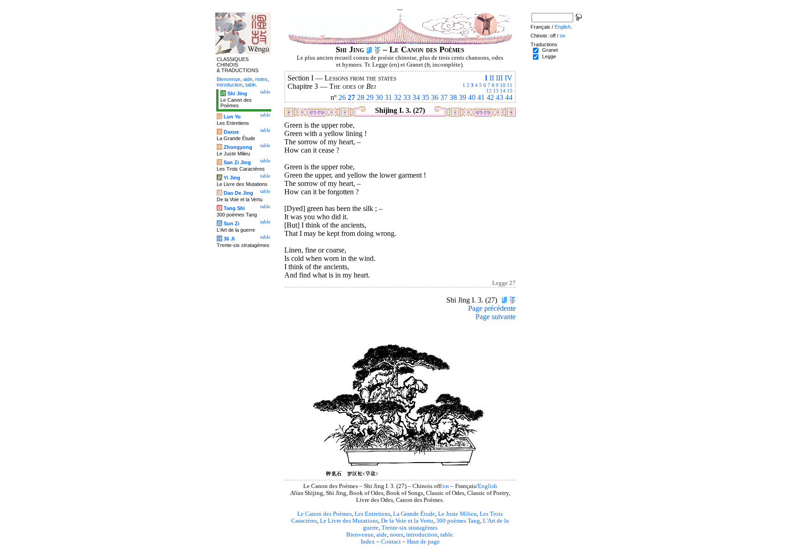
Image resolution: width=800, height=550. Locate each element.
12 (489, 90)
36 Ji (229, 238)
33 (407, 97)
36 (434, 97)
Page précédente (492, 308)
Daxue (231, 132)
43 (499, 97)
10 (503, 85)
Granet (550, 50)
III (499, 78)
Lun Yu (232, 116)
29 (370, 97)
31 (388, 97)
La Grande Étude (414, 514)
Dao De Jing (238, 193)
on (446, 486)
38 (453, 97)
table (446, 534)
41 (481, 97)
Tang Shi (234, 208)
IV (508, 78)
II (491, 78)
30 (379, 97)
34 (416, 97)
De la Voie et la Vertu (407, 521)
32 (397, 97)
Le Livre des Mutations (349, 521)
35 (425, 97)
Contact (391, 541)
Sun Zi (231, 223)
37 (444, 97)
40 (471, 97)
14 (503, 90)
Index (368, 541)
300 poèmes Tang (458, 521)
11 (509, 85)
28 (360, 97)
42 (490, 97)
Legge (549, 56)
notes (396, 534)
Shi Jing (237, 93)
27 (351, 97)
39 (462, 97)
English (487, 486)
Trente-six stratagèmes (409, 528)
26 (342, 97)
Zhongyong (238, 147)
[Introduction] (369, 49)
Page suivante (495, 317)
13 (496, 90)
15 (509, 90)
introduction (422, 534)
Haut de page (423, 541)
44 (508, 97)
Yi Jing (232, 177)
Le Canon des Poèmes (324, 514)
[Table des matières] (378, 49)
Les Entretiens (372, 514)
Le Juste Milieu (457, 514)
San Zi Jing (237, 162)
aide (381, 534)
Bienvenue (360, 534)
